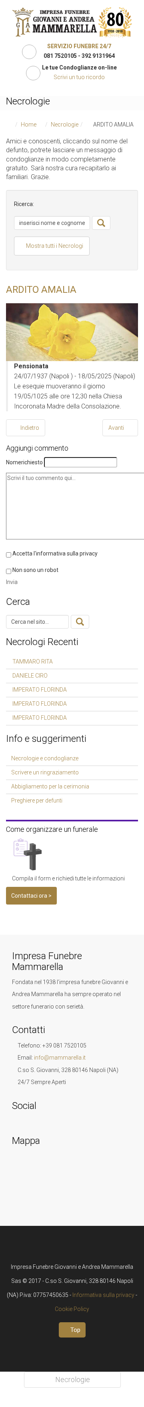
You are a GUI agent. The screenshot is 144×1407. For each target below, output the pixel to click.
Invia (12, 582)
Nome (24, 462)
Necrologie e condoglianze (44, 758)
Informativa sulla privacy (103, 1295)
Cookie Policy (72, 1309)
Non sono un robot (35, 570)
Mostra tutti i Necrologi (54, 246)
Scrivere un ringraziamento (45, 772)
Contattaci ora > (31, 895)
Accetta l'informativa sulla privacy (55, 553)
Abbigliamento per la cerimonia (50, 786)
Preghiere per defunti (36, 800)
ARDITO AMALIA (41, 289)
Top (74, 1329)
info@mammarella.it (60, 1057)
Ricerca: (24, 204)
